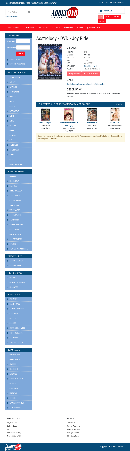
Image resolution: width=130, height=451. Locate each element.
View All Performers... (18, 249)
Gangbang (13, 145)
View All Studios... (16, 343)
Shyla (92, 84)
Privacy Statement (73, 433)
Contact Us (71, 423)
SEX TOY (116, 17)
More (118, 104)
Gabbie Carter (15, 200)
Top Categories (13, 27)
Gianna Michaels (16, 225)
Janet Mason (14, 196)
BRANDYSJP (13, 369)
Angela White (14, 205)
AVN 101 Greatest (16, 261)
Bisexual (13, 126)
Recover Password (17, 64)
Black (11, 131)
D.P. (10, 140)
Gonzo (12, 106)
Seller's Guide (12, 426)
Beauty (69, 84)
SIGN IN (20, 54)
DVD (100, 17)
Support (80, 27)
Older (11, 155)
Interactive (14, 111)
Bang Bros (13, 314)
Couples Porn (15, 266)
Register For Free (17, 60)
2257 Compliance (73, 436)
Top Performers (29, 27)
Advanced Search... (12, 17)
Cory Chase (14, 229)
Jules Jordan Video (17, 328)
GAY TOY (102, 21)
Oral (11, 160)
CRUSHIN (12, 398)
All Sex (12, 82)
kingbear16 (14, 393)
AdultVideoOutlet (16, 403)
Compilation (14, 92)
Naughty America (16, 309)
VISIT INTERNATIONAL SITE (115, 3)
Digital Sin (13, 338)
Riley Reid (13, 186)
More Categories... (16, 164)
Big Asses (88, 66)
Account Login (94, 27)
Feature (12, 97)
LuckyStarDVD (15, 359)
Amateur (13, 87)
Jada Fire (86, 84)
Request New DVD (73, 429)
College (12, 135)
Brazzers (13, 318)
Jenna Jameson (15, 191)
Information (68, 27)
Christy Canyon (15, 239)
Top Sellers (56, 27)
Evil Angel (13, 299)
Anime (11, 116)
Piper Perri (14, 244)
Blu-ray (12, 278)
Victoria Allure (100, 84)
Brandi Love (14, 181)
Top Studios (43, 27)
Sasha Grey (14, 220)
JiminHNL (12, 364)
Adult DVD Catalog (14, 433)
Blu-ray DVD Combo (17, 282)
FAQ (8, 429)
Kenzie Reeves (15, 234)
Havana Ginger (77, 84)
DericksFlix (14, 388)
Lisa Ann (12, 176)
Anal (11, 121)
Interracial (14, 150)
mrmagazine (14, 355)
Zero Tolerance (15, 333)
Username (10, 41)
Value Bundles (15, 77)
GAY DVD (107, 17)
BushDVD (13, 384)
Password (10, 48)
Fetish (11, 102)
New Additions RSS (14, 436)
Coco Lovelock (15, 215)
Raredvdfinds (15, 408)
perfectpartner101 (17, 379)
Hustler (12, 323)
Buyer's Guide (12, 423)
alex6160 (13, 374)
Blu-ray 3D (13, 287)
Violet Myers (14, 210)
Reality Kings (14, 304)
